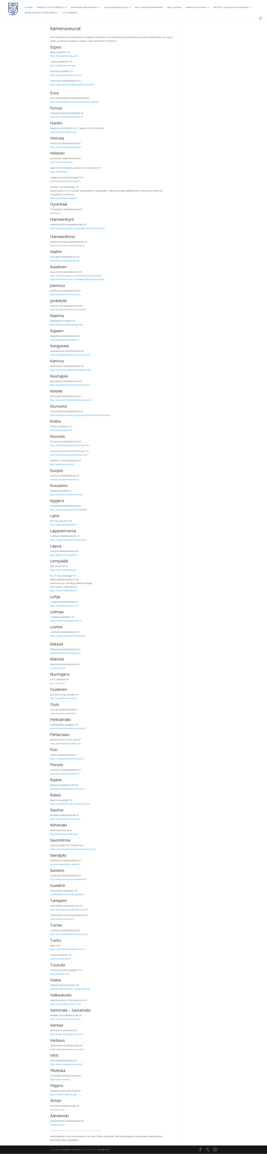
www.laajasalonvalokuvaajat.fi (65, 181)
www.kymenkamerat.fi (61, 430)
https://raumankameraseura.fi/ (65, 818)
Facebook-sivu (57, 1109)
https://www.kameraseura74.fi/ (65, 1004)
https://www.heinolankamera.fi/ (65, 147)
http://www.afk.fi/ (58, 171)
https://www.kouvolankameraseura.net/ (69, 445)
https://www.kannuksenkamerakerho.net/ (70, 369)
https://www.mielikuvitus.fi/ (63, 569)
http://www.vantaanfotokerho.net (66, 1034)
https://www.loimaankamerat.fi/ (66, 620)
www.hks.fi (55, 213)
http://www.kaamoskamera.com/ (66, 494)
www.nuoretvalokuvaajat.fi (63, 198)
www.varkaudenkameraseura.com (67, 1049)
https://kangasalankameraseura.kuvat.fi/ (70, 354)
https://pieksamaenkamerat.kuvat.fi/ (68, 728)
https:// (53, 275)
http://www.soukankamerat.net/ (66, 75)
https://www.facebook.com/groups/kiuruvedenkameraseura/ (80, 415)
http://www (55, 524)
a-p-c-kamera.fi (57, 683)
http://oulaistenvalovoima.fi (63, 698)
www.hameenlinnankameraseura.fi (67, 245)
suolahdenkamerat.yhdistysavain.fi (67, 894)
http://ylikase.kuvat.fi (60, 1079)
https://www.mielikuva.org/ (63, 1094)
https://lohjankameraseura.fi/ (64, 605)
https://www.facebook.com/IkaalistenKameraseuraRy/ (77, 279)
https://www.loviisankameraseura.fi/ (68, 635)
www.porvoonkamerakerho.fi (64, 773)
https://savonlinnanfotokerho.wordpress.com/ (73, 849)
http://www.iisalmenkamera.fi (64, 260)
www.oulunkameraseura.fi (63, 713)
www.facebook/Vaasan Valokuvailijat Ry (70, 988)
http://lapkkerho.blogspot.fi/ (64, 554)
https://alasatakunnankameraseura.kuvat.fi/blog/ (74, 101)
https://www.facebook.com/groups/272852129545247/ (77, 228)
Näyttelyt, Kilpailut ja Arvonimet (231, 7)
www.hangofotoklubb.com (63, 131)
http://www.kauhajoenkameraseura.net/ (70, 384)
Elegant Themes (71, 1149)
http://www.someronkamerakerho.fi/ (68, 879)
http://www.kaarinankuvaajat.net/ (66, 324)
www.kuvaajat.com (59, 973)
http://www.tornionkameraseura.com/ (69, 934)
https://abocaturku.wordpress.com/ (67, 949)
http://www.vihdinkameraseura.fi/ (66, 1064)
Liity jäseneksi (70, 13)
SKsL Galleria (174, 7)
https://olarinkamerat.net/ (63, 65)
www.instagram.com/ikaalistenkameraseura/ (79, 275)
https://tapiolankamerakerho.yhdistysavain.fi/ (72, 84)
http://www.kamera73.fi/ (62, 464)
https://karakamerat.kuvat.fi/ (64, 55)
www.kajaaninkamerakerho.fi (64, 339)
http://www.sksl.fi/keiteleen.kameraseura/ (70, 400)
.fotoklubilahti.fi (68, 524)
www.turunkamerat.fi (60, 958)
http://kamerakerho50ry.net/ (64, 834)
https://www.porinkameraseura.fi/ (66, 758)
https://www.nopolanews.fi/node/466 (68, 509)
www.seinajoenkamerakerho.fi (65, 864)
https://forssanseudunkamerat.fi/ (66, 116)
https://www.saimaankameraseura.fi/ (68, 539)
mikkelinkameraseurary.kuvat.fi (65, 653)
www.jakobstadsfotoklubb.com (65, 743)
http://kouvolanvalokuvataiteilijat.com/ (69, 454)
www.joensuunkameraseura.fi (65, 294)
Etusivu (29, 7)
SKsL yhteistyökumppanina (149, 7)
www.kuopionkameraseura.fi (64, 479)
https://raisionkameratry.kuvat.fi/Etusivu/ (70, 803)
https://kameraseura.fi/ (61, 162)
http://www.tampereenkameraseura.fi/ (69, 909)
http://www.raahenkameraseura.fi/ (67, 788)
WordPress (103, 1149)
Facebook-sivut (57, 668)
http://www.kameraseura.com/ (65, 1018)
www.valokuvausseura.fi (62, 918)
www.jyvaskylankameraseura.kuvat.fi (68, 309)
